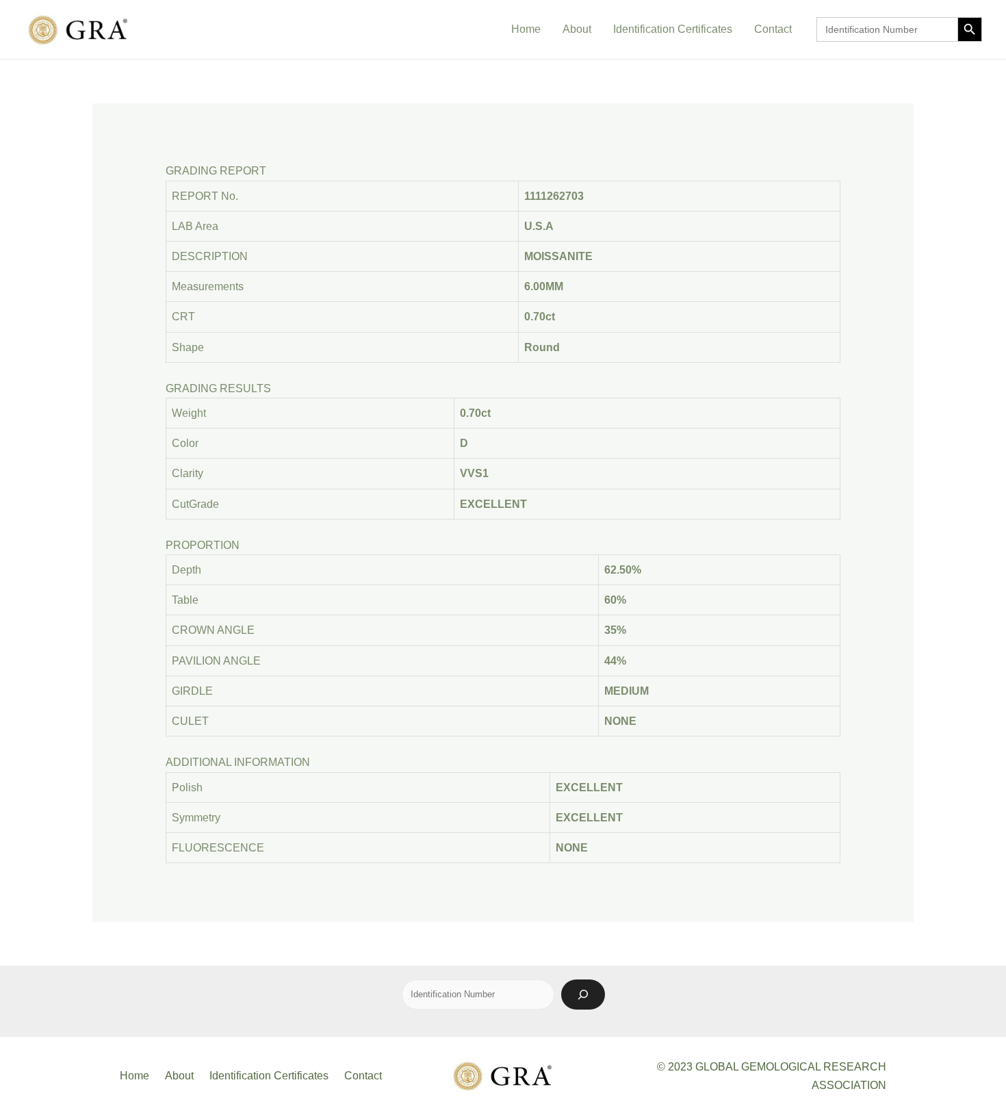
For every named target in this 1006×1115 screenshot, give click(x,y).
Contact (773, 29)
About (577, 29)
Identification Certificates (672, 29)
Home (526, 29)
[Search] (583, 994)
